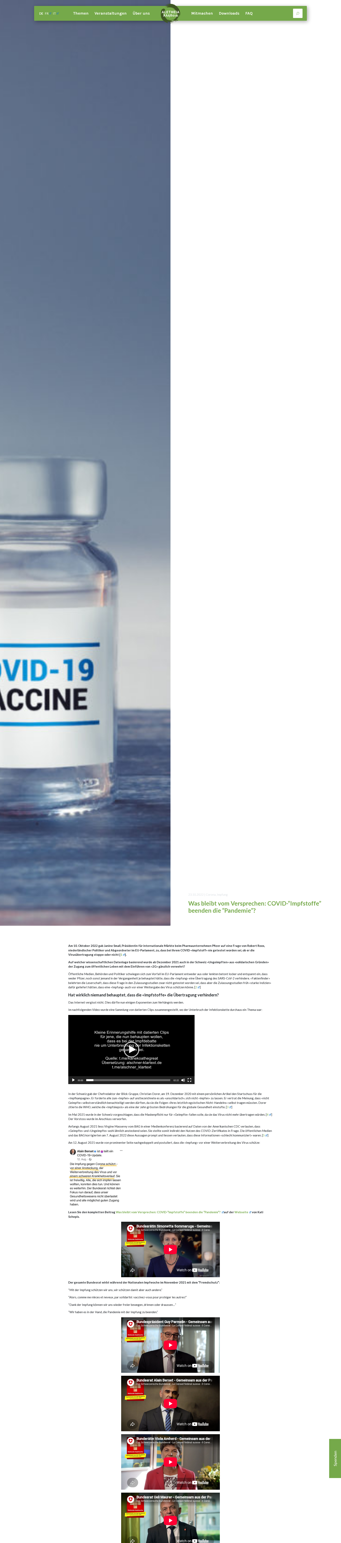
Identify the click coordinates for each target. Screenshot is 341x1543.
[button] (131, 1049)
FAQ (249, 13)
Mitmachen (202, 13)
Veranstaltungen (111, 13)
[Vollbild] (189, 1080)
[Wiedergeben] (73, 1080)
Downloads (229, 13)
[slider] (128, 1080)
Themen (81, 13)
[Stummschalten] (183, 1080)
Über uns (141, 13)
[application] (131, 1049)
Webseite (241, 1212)
